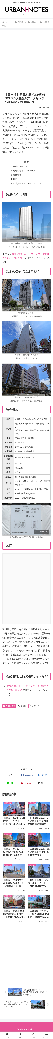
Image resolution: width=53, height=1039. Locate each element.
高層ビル (24, 706)
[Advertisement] (26, 61)
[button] (42, 783)
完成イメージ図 (20, 166)
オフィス (35, 706)
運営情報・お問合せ (26, 1029)
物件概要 (17, 175)
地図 (15, 179)
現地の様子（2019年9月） (25, 170)
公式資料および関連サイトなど (27, 183)
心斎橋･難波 (10, 706)
